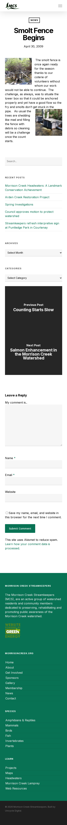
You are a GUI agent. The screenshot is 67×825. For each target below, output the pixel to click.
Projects (10, 768)
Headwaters (13, 778)
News (34, 20)
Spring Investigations (19, 204)
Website (10, 492)
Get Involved (14, 672)
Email (10, 475)
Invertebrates (14, 741)
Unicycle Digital (13, 810)
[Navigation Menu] (60, 5)
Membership (13, 688)
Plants (9, 746)
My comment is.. (16, 402)
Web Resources (16, 788)
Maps (9, 773)
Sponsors (12, 678)
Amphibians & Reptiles (20, 720)
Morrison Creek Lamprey (22, 783)
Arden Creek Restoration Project (27, 197)
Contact (10, 698)
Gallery (10, 683)
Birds (8, 730)
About (9, 667)
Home (9, 662)
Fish (8, 735)
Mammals (11, 725)
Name (10, 458)
